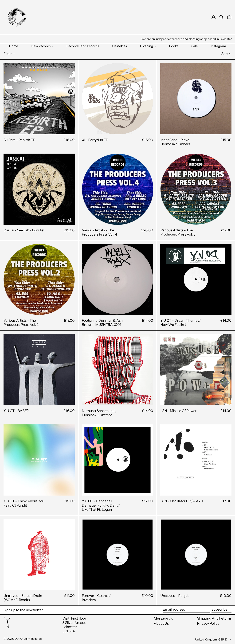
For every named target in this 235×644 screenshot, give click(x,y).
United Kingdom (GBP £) (211, 639)
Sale (194, 46)
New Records (41, 46)
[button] (221, 17)
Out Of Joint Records (28, 638)
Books (173, 46)
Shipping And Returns (214, 618)
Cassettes (119, 46)
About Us (161, 623)
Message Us (163, 618)
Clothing (147, 46)
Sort (224, 54)
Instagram (218, 46)
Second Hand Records (83, 46)
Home (13, 46)
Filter (8, 54)
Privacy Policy (208, 623)
